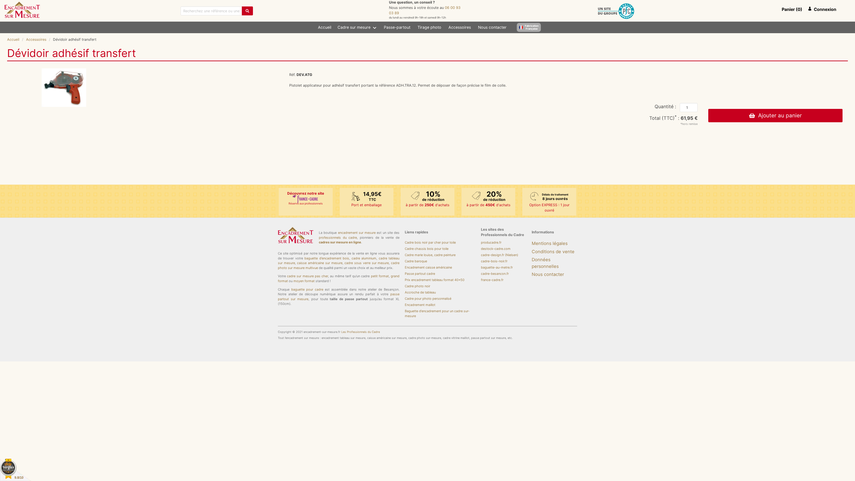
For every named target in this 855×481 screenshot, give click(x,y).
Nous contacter (492, 27)
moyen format (304, 281)
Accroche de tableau (420, 292)
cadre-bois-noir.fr (494, 261)
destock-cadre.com (496, 249)
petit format (380, 276)
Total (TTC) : (673, 118)
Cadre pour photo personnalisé (428, 298)
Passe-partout (397, 27)
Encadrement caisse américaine (428, 267)
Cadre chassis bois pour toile (426, 249)
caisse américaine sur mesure (319, 263)
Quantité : (665, 106)
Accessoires (459, 27)
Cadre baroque (416, 261)
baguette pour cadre (307, 289)
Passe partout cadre (420, 273)
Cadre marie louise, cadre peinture (430, 255)
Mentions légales (550, 243)
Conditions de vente (553, 251)
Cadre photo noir (417, 286)
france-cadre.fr (492, 280)
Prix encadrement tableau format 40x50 (434, 280)
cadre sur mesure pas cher (307, 276)
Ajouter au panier (778, 115)
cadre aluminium (364, 258)
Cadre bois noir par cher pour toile (430, 242)
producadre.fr (491, 242)
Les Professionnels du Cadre (360, 332)
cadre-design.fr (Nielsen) (499, 255)
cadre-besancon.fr (495, 273)
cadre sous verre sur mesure (366, 263)
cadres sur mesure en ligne (340, 242)
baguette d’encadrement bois (326, 258)
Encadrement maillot (420, 305)
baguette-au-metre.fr (497, 267)
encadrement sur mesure (357, 232)
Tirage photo (429, 27)
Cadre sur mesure (354, 27)
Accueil (324, 27)
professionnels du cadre (338, 237)
